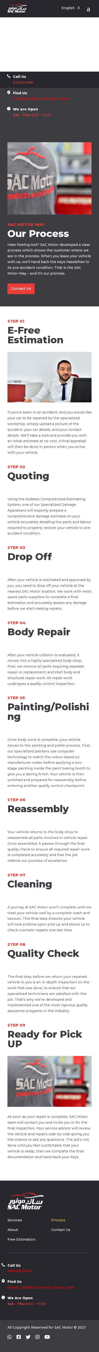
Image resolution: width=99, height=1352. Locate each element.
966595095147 (19, 1271)
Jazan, (59, 1287)
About (12, 1230)
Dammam (43, 1287)
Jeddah (33, 98)
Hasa (69, 1287)
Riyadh (19, 98)
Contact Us (21, 288)
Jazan (64, 98)
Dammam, (49, 98)
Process (58, 1220)
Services (14, 1220)
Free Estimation (21, 1240)
